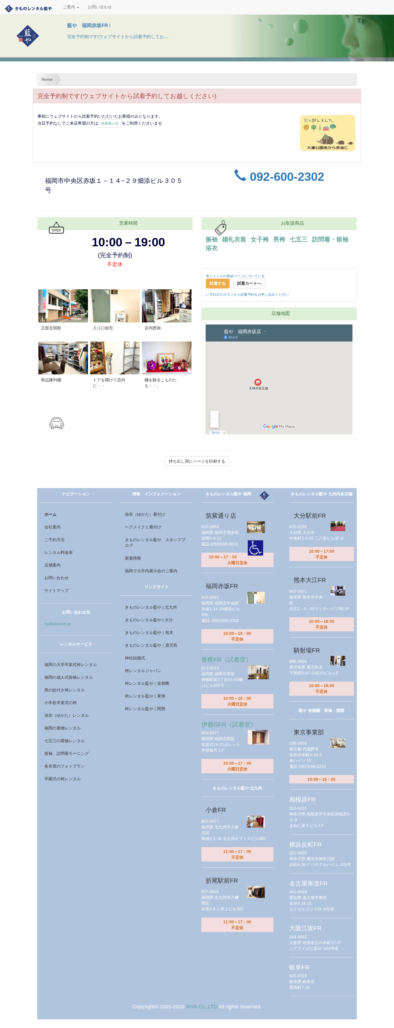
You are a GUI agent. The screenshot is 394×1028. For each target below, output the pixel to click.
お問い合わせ (100, 7)
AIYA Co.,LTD (201, 1007)
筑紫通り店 (110, 123)
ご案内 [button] (69, 7)
